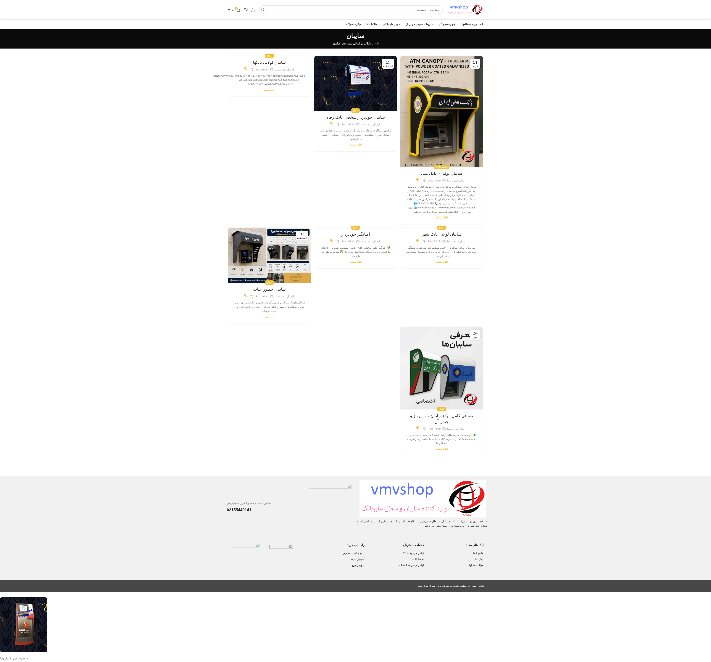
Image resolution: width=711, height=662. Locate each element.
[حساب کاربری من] (253, 9)
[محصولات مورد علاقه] (245, 9)
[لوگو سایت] (465, 9)
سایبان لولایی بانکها (269, 62)
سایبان (445, 167)
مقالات (438, 167)
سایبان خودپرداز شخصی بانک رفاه (355, 117)
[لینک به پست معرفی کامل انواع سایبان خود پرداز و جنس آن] (441, 368)
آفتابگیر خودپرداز (355, 234)
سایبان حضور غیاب (269, 289)
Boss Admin (434, 180)
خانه (377, 43)
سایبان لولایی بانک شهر (441, 234)
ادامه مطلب (442, 217)
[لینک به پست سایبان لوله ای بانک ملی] (441, 111)
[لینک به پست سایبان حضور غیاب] (269, 255)
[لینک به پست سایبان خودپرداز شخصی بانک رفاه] (355, 83)
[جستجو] (263, 9)
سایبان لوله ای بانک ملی (441, 173)
